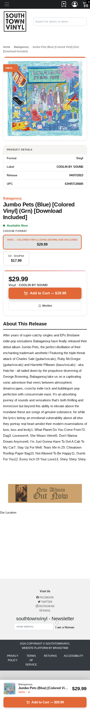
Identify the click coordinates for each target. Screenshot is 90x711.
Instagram (46, 606)
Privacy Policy (12, 658)
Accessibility (73, 655)
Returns (50, 655)
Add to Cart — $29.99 (48, 293)
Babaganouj (21, 47)
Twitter (46, 601)
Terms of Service (31, 660)
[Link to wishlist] (64, 5)
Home (6, 47)
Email (46, 610)
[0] (86, 5)
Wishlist (47, 305)
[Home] (15, 21)
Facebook (46, 597)
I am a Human (64, 627)
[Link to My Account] (75, 5)
